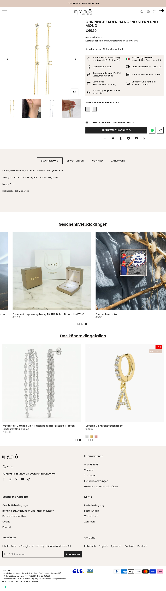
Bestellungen (91, 510)
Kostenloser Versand (96, 40)
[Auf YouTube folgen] (22, 479)
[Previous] (7, 59)
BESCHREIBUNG (49, 160)
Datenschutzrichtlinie (14, 516)
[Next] (75, 59)
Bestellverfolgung (94, 505)
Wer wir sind (91, 464)
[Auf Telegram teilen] (128, 138)
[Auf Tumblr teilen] (120, 138)
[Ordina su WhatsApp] (152, 130)
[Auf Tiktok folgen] (28, 479)
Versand (89, 470)
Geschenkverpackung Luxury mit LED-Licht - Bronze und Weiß (38, 314)
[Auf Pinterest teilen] (112, 138)
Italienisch (90, 546)
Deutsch (129, 546)
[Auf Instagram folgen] (10, 479)
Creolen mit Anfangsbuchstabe (104, 425)
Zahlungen (90, 475)
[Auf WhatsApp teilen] (143, 138)
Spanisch (116, 546)
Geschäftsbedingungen (15, 505)
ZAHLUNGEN (118, 160)
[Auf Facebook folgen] (3, 479)
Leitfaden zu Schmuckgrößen (101, 486)
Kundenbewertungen (96, 481)
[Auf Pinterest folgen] (16, 479)
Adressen (89, 521)
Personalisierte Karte (97, 314)
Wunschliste (91, 516)
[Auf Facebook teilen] (105, 138)
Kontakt (6, 527)
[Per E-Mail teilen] (136, 138)
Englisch (103, 546)
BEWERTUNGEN (75, 160)
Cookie (6, 521)
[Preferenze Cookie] (6, 587)
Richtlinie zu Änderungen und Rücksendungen (28, 510)
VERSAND (97, 160)
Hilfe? (10, 466)
